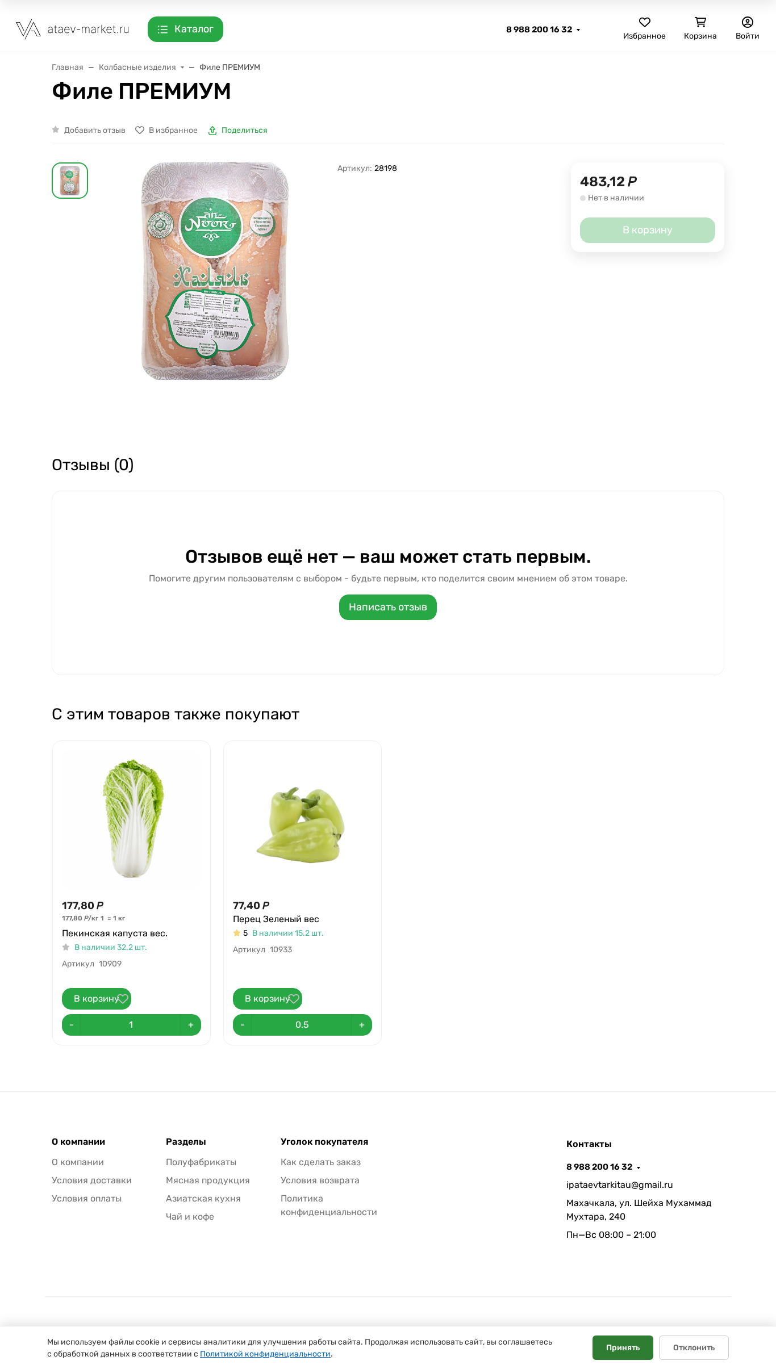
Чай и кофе (190, 1216)
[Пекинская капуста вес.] (131, 819)
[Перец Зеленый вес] (302, 819)
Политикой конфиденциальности (265, 1354)
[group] (215, 298)
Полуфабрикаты (201, 1162)
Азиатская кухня (203, 1198)
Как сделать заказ (321, 1162)
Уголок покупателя (324, 1141)
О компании (78, 1141)
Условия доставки (92, 1180)
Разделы (186, 1141)
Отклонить (694, 1348)
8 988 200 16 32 (539, 29)
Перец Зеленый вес (276, 919)
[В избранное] (122, 999)
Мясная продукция (208, 1180)
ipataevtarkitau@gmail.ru (619, 1184)
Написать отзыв (388, 607)
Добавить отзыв (95, 130)
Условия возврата (320, 1180)
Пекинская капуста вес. (115, 933)
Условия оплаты (87, 1198)
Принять (623, 1348)
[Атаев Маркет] (73, 28)
